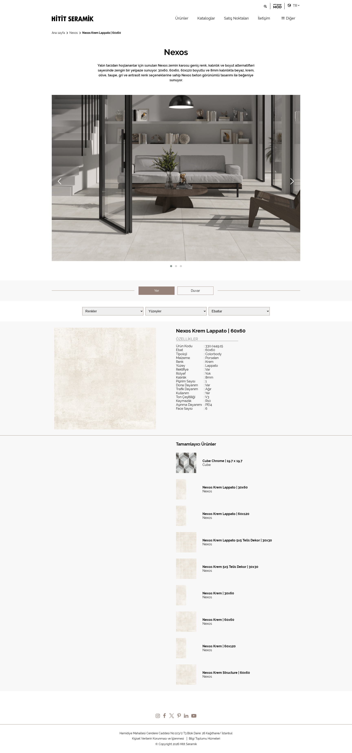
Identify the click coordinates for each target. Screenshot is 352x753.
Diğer (290, 18)
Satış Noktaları (236, 18)
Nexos (73, 32)
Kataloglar (206, 18)
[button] (171, 266)
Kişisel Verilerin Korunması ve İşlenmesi (158, 738)
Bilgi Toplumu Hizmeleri (204, 738)
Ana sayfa (58, 32)
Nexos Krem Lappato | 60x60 (101, 32)
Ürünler (181, 18)
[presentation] (57, 182)
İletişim (264, 18)
